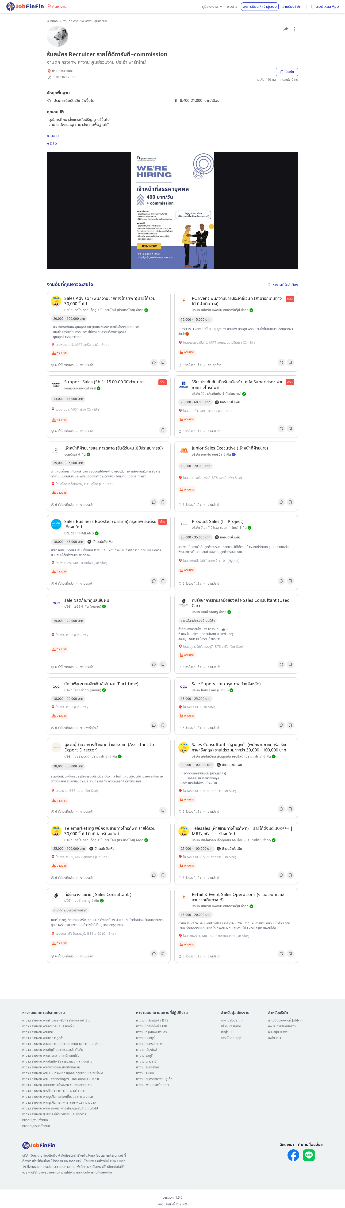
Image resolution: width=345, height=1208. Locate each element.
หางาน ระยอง (145, 1073)
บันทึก (290, 71)
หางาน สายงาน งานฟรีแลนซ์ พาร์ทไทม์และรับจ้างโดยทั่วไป (60, 1108)
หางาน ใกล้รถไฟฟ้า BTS (152, 1020)
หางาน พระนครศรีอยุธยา (152, 1084)
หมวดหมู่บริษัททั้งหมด (36, 1126)
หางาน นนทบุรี (145, 1038)
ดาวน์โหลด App (327, 6)
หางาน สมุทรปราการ (149, 1043)
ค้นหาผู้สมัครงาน (278, 1032)
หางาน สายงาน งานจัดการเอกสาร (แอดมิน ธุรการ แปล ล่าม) (62, 1043)
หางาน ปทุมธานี (146, 1061)
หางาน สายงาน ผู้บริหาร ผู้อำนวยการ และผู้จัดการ (54, 1114)
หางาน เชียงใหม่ (146, 1049)
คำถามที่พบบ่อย (310, 1144)
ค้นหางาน (59, 6)
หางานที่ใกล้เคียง (285, 284)
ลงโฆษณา (274, 1038)
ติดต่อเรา (287, 1144)
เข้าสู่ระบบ (227, 1032)
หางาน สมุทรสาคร (148, 1067)
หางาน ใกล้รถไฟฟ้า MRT (152, 1026)
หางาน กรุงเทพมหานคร (151, 1032)
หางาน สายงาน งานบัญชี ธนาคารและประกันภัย (52, 1049)
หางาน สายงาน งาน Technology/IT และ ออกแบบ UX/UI (60, 1079)
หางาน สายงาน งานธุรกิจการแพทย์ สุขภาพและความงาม (59, 1102)
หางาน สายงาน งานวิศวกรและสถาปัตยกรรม (51, 1067)
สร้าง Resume (231, 1026)
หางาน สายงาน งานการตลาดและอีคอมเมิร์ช (50, 1055)
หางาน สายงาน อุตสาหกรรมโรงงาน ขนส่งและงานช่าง (57, 1084)
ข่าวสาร (232, 6)
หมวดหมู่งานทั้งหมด (35, 1120)
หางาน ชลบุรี (144, 1055)
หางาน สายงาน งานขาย (37, 1032)
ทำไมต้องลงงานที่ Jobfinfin (286, 1020)
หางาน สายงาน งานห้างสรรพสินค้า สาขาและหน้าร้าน (56, 1020)
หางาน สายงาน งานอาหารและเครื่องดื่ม (48, 1026)
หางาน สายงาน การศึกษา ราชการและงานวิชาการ (53, 1090)
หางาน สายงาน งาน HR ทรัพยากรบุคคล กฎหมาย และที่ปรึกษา (62, 1073)
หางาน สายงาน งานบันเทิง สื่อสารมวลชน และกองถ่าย (57, 1061)
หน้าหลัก (52, 21)
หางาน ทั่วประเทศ (232, 1020)
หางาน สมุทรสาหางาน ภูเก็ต (154, 1079)
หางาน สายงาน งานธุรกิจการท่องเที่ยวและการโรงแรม (57, 1096)
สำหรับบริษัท (291, 6)
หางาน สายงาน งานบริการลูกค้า (43, 1038)
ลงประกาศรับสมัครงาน (283, 1026)
